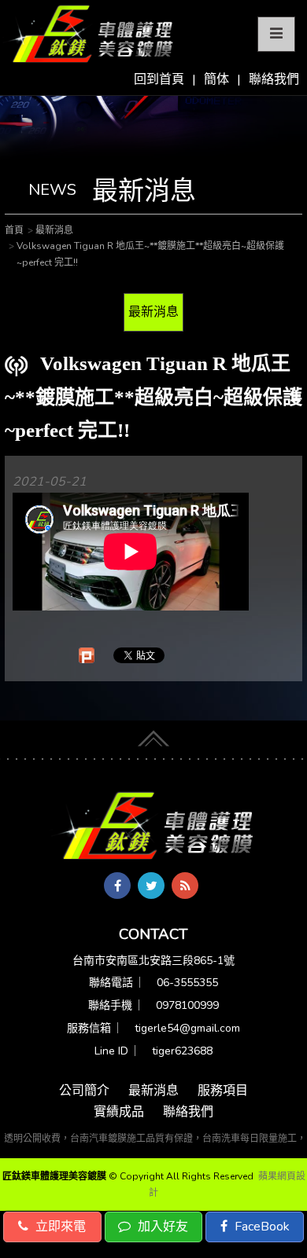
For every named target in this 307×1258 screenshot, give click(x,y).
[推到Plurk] (86, 655)
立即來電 (59, 1226)
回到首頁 (159, 79)
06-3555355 (187, 982)
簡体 (216, 79)
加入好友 (161, 1226)
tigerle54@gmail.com (187, 1028)
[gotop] (153, 734)
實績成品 (119, 1111)
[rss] (185, 885)
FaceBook (260, 1226)
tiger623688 (182, 1050)
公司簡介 (84, 1090)
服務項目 (223, 1090)
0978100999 (187, 1005)
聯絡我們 (274, 79)
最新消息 (153, 312)
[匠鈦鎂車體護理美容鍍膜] (153, 826)
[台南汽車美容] (88, 34)
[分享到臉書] (117, 885)
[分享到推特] (151, 885)
